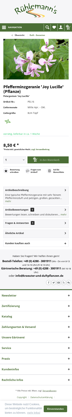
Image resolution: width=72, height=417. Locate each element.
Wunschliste (54, 27)
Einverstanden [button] (55, 409)
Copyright (22, 397)
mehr (8, 201)
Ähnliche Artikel (14, 233)
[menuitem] (12, 27)
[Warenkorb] (67, 27)
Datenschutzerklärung (41, 397)
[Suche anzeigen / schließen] (47, 27)
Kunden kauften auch (17, 243)
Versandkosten (49, 390)
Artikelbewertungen (16, 209)
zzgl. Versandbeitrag (40, 149)
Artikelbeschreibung (17, 190)
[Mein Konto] (61, 27)
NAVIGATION (15, 27)
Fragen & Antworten (17, 223)
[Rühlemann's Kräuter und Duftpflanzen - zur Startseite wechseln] (36, 12)
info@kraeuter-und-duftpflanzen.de (39, 276)
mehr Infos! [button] (33, 412)
